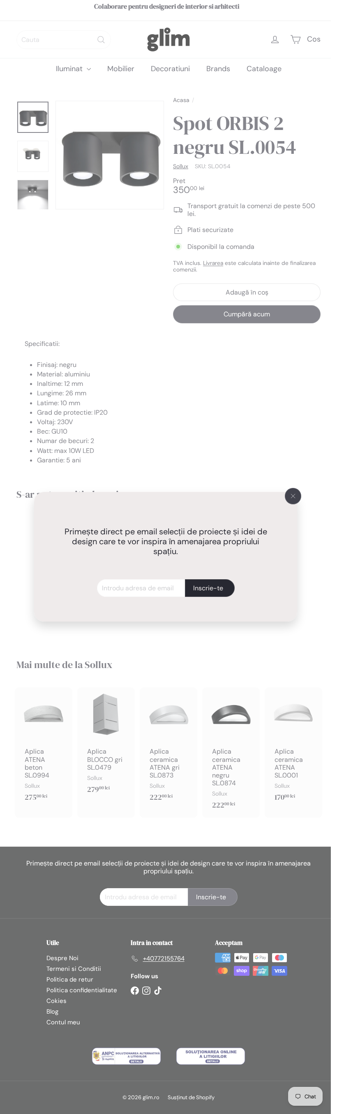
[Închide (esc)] (293, 496)
